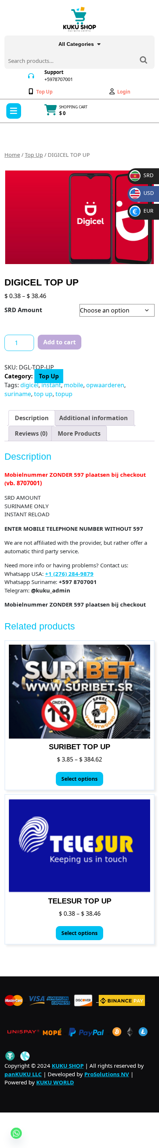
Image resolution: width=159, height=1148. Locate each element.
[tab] (13, 110)
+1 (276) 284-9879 (69, 573)
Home (12, 154)
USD (143, 192)
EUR (143, 210)
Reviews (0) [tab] (31, 433)
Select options (79, 778)
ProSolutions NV (106, 1074)
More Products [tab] (79, 433)
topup (63, 394)
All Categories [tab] (76, 44)
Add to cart (59, 342)
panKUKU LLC (23, 1074)
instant (51, 385)
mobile (73, 385)
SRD (142, 175)
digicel (29, 385)
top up (43, 394)
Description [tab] (32, 418)
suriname (17, 394)
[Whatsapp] (16, 1133)
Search (143, 61)
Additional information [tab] (93, 418)
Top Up (34, 154)
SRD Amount (23, 310)
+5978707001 (58, 79)
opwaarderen (105, 385)
